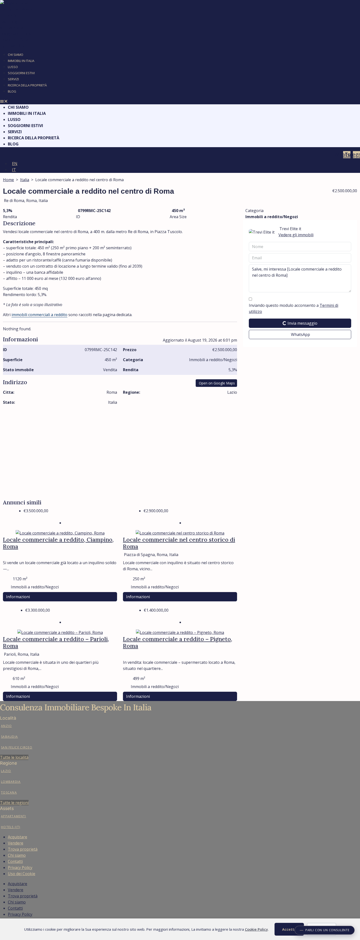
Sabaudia (9, 737)
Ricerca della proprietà (27, 85)
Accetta (289, 929)
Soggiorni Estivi (21, 73)
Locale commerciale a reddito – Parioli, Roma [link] (56, 642)
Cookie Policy (256, 929)
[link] (60, 532)
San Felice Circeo (16, 747)
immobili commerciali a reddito (39, 314)
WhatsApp (300, 334)
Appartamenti (13, 816)
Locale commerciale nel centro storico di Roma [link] (179, 543)
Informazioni (18, 596)
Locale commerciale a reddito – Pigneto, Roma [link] (177, 642)
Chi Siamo (15, 54)
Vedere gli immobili (295, 235)
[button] (180, 101)
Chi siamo (17, 855)
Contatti (15, 861)
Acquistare (17, 837)
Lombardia (11, 782)
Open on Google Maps (217, 383)
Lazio (6, 771)
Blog (12, 91)
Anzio (6, 726)
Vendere (15, 843)
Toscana (9, 792)
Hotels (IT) (10, 827)
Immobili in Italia (21, 61)
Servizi (13, 79)
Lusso (13, 67)
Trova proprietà (22, 849)
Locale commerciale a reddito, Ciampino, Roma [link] (58, 543)
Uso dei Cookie (21, 873)
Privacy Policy (20, 867)
